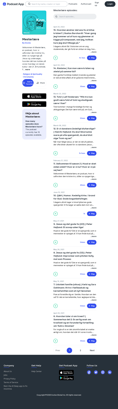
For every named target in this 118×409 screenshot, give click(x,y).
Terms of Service (11, 382)
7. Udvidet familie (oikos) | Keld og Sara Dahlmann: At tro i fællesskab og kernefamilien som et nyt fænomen (74, 287)
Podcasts (72, 4)
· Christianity (28, 77)
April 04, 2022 (59, 65)
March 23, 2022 (59, 94)
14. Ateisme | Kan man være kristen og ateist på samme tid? (73, 70)
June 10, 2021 (59, 192)
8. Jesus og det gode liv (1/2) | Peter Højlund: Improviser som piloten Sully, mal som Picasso (73, 255)
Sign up (97, 4)
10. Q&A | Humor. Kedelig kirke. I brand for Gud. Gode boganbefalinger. (74, 197)
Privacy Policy (9, 378)
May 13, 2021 (58, 281)
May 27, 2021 (58, 221)
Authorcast (86, 4)
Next (92, 350)
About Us (8, 371)
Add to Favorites (30, 83)
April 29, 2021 (58, 313)
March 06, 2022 (59, 125)
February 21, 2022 (60, 160)
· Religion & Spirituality (32, 74)
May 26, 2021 (58, 249)
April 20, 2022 (59, 27)
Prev (58, 350)
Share (42, 83)
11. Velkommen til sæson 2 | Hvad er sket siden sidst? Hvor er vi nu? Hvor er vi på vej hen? (74, 166)
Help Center (36, 371)
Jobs (5, 375)
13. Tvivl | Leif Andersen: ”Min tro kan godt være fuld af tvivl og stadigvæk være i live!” (73, 100)
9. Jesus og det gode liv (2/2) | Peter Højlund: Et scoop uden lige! (72, 226)
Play (93, 58)
